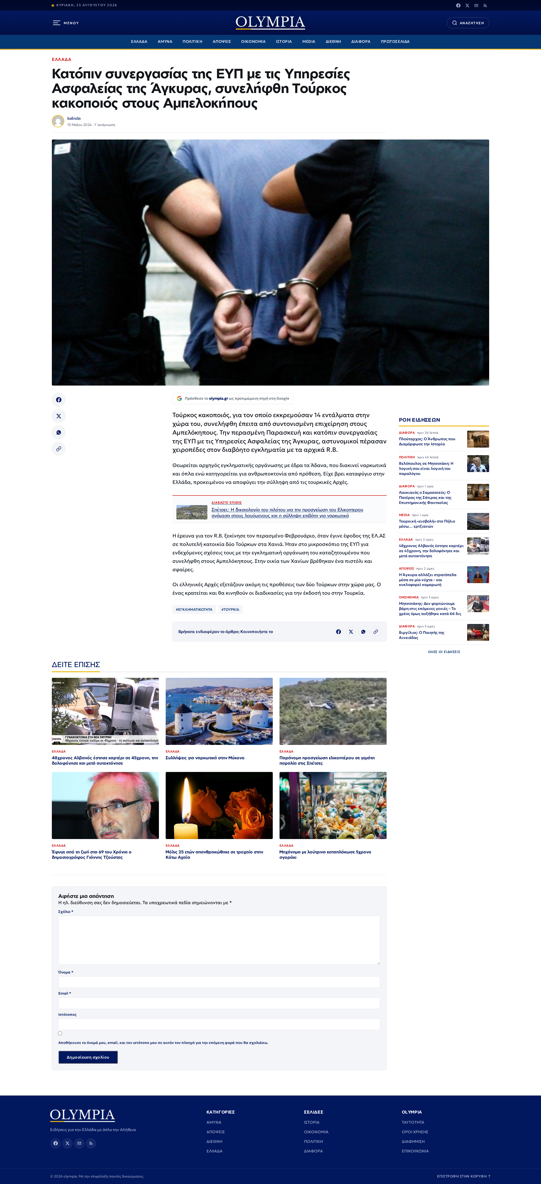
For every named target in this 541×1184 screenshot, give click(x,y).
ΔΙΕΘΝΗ (333, 41)
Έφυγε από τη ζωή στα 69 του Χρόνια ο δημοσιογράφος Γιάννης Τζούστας (92, 854)
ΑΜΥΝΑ (165, 41)
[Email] (476, 5)
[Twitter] (467, 5)
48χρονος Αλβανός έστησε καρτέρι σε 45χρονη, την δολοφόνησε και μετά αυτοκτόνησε (105, 760)
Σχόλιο (65, 911)
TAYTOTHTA (413, 1122)
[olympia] (270, 23)
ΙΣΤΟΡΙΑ (284, 41)
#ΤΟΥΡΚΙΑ (230, 609)
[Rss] (485, 5)
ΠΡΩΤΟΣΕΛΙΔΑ (395, 41)
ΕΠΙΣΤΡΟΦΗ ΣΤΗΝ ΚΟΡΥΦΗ (464, 1176)
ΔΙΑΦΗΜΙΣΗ (413, 1141)
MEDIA (309, 41)
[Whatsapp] (58, 432)
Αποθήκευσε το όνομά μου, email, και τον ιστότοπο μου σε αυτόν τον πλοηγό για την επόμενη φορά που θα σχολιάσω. (163, 1042)
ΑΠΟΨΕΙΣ (222, 41)
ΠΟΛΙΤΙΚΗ (192, 41)
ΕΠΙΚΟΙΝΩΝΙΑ (415, 1151)
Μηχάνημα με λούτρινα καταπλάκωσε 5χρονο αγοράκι (325, 854)
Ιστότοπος (67, 1014)
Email (64, 993)
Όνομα (65, 972)
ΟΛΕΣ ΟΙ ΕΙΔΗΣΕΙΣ (444, 652)
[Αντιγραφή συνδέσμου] (58, 448)
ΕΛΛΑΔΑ (139, 41)
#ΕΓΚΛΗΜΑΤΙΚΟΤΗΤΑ (194, 609)
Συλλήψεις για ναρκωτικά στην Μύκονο (205, 757)
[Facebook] (458, 5)
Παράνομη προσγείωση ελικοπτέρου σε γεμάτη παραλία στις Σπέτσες (327, 760)
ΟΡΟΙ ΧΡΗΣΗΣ (415, 1131)
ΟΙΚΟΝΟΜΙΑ (253, 41)
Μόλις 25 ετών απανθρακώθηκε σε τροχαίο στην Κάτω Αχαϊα (214, 854)
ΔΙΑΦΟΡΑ (361, 41)
